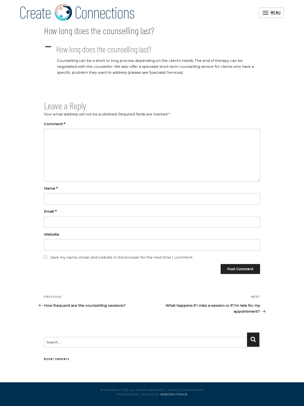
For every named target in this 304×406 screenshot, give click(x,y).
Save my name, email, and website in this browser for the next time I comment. (121, 257)
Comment (54, 124)
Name (51, 188)
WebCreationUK (174, 394)
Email (50, 211)
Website (51, 234)
